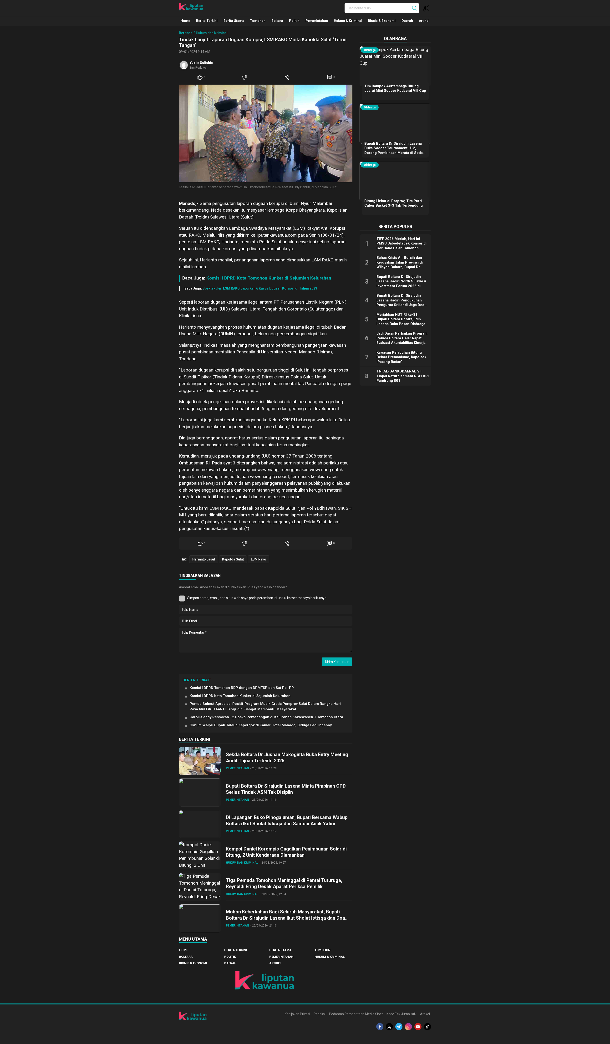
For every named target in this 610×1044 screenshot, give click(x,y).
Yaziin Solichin (201, 63)
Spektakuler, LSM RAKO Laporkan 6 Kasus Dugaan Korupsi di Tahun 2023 (260, 288)
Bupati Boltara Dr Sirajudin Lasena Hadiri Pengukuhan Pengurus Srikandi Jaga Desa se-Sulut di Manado (401, 302)
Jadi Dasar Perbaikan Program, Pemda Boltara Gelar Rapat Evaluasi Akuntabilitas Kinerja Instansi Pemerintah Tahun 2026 (402, 342)
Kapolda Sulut (233, 559)
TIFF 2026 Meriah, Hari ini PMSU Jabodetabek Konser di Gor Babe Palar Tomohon (401, 243)
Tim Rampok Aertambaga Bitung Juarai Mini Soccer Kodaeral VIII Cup (395, 88)
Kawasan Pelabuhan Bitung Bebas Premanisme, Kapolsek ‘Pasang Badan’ (401, 357)
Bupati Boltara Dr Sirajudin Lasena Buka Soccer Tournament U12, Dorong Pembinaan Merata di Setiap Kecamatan (394, 150)
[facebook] (379, 1026)
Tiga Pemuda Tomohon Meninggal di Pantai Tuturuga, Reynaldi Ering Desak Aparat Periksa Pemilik (284, 883)
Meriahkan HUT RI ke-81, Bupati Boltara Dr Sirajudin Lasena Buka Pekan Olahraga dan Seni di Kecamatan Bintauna (400, 323)
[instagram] (408, 1026)
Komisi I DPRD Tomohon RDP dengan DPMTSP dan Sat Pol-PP (242, 688)
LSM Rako (258, 559)
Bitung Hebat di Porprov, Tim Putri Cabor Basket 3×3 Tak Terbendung (393, 203)
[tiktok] (427, 1026)
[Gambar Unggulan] (265, 133)
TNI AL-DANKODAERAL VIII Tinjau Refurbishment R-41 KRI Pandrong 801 (402, 376)
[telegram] (398, 1026)
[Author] (183, 65)
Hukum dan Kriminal (212, 33)
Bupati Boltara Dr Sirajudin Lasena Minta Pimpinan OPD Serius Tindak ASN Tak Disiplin (286, 789)
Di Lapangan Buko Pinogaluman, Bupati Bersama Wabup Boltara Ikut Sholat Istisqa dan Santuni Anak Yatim (286, 820)
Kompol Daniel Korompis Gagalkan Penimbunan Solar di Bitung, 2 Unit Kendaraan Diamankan (286, 852)
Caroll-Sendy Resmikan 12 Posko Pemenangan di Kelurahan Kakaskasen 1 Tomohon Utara (266, 717)
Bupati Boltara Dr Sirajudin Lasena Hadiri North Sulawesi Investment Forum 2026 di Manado (401, 284)
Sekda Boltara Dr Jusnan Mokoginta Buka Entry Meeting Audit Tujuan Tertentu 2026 (287, 758)
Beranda (185, 33)
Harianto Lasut (203, 559)
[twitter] (389, 1026)
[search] (414, 8)
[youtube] (418, 1026)
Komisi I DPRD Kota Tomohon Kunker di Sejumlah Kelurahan (268, 278)
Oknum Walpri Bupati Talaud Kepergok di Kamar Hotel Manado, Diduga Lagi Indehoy (261, 725)
